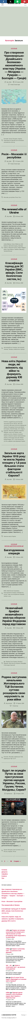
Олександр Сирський (13, 437)
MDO (5, 591)
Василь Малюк (13, 423)
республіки (12, 197)
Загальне (14, 48)
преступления (16, 849)
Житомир (11, 756)
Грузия (5, 849)
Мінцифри (23, 663)
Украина (10, 851)
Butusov (10, 793)
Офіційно (5, 874)
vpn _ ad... (9, 965)
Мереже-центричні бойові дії (14, 546)
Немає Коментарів (15, 84)
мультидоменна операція (17, 594)
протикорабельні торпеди (10, 347)
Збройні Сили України (11, 661)
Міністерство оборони (14, 663)
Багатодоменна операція (14, 551)
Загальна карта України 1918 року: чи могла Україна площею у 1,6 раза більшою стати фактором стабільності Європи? (14, 464)
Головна (4, 870)
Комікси (4, 876)
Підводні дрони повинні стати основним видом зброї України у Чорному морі (14, 995)
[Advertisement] (14, 21)
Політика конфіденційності (9, 1018)
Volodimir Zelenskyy (19, 249)
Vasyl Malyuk (10, 249)
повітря (5, 596)
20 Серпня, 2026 (19, 82)
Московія (6, 197)
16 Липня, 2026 (19, 557)
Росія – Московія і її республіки (14, 155)
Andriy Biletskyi (7, 244)
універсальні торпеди (18, 349)
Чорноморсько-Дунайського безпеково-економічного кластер (14, 141)
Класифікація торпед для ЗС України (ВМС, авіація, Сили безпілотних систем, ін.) (14, 271)
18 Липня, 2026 (19, 479)
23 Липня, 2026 (19, 384)
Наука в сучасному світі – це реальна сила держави (15, 950)
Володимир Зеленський (14, 427)
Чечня (14, 851)
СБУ (13, 439)
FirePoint (6, 422)
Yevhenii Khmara (8, 251)
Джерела (4, 872)
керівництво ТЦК (18, 756)
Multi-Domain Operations (13, 591)
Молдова (15, 138)
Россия (5, 851)
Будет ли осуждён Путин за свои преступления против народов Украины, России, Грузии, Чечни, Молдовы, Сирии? (14, 780)
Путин (22, 849)
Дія (4, 661)
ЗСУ (19, 429)
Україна (20, 138)
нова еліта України (13, 432)
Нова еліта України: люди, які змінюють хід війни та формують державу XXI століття (14, 370)
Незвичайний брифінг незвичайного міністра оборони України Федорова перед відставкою (14, 616)
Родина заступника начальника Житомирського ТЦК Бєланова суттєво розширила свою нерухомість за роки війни (14, 688)
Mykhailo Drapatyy (13, 246)
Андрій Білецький (13, 422)
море (9, 594)
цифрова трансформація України (16, 441)
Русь (20, 197)
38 (11, 861)
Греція (10, 138)
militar (10, 82)
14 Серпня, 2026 (19, 161)
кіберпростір (20, 592)
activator (10, 703)
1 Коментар (15, 706)
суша (9, 596)
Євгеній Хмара (13, 429)
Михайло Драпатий (14, 430)
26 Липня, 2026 (19, 216)
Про (3, 878)
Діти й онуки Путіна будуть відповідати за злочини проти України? (16, 979)
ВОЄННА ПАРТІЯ (14, 3)
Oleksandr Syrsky (12, 247)
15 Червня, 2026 (20, 703)
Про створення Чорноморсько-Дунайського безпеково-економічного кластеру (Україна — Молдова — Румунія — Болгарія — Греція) (14, 65)
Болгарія (6, 138)
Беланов (6, 756)
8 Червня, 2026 (20, 793)
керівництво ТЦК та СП (10, 758)
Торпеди (11, 349)
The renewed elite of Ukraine (14, 210)
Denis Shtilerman (16, 244)
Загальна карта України (10, 536)
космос (5, 594)
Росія (16, 197)
